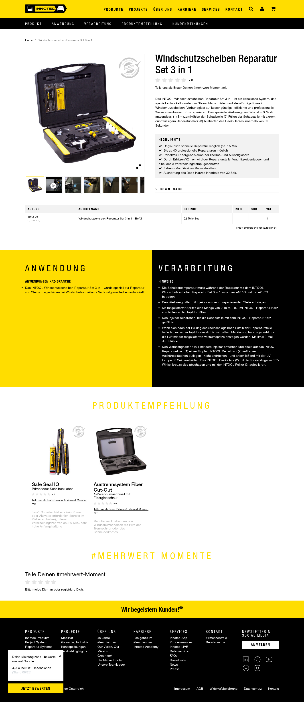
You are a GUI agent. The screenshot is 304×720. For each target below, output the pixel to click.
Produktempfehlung (142, 24)
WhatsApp (257, 659)
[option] (59, 483)
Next (142, 116)
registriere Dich (72, 589)
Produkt (33, 24)
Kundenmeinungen (190, 24)
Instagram (257, 668)
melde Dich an (42, 589)
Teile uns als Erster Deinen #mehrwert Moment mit (191, 87)
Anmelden (260, 644)
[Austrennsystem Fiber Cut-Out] (121, 451)
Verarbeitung (98, 24)
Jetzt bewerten (35, 688)
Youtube (269, 659)
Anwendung (63, 24)
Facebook (246, 668)
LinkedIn (246, 659)
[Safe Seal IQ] (59, 451)
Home (29, 40)
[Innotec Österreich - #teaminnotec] (46, 8)
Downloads (170, 189)
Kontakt (273, 688)
